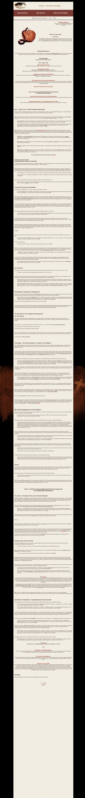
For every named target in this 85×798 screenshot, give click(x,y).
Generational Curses (40, 130)
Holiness (44, 642)
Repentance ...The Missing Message (43, 650)
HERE (48, 51)
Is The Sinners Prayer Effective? (43, 656)
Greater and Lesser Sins (43, 69)
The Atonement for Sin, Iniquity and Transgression (43, 80)
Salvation (44, 576)
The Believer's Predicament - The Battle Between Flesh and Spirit (43, 101)
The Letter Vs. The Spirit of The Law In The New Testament (43, 96)
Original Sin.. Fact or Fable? (43, 663)
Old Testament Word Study (43, 64)
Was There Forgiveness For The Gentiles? (43, 86)
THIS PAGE (63, 531)
